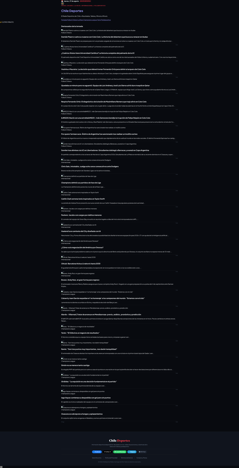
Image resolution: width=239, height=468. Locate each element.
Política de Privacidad (111, 458)
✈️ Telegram (132, 452)
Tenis (99, 20)
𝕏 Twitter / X (107, 452)
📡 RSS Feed (142, 452)
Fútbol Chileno (72, 20)
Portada (64, 20)
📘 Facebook (96, 452)
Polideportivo (106, 20)
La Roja (80, 20)
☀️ (62, 3)
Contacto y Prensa (141, 458)
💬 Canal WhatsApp (119, 452)
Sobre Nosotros (96, 458)
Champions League (90, 20)
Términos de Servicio (127, 458)
